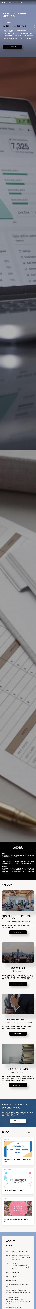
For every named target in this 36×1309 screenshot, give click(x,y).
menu (33, 3)
